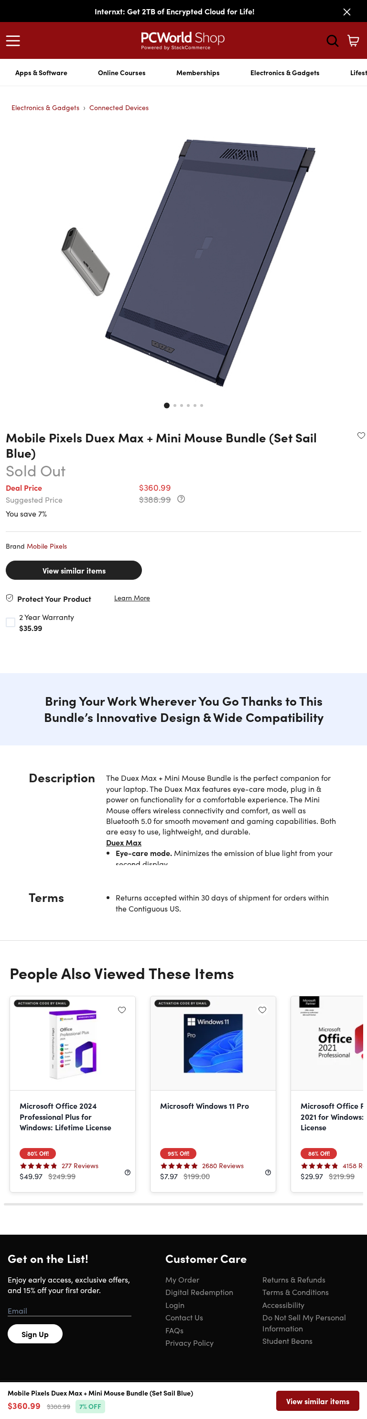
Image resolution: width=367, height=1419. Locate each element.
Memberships (198, 72)
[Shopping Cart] (353, 40)
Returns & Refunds (293, 1279)
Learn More (132, 597)
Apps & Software (41, 72)
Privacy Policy (189, 1342)
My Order (182, 1279)
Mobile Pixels (47, 546)
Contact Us (184, 1317)
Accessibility (283, 1304)
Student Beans (287, 1340)
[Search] (332, 40)
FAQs (174, 1330)
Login (174, 1304)
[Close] (346, 12)
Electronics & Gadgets (285, 72)
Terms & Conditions (295, 1291)
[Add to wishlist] (361, 435)
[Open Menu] (15, 40)
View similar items (74, 570)
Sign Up (35, 1334)
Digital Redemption (199, 1291)
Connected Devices (119, 107)
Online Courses (122, 72)
